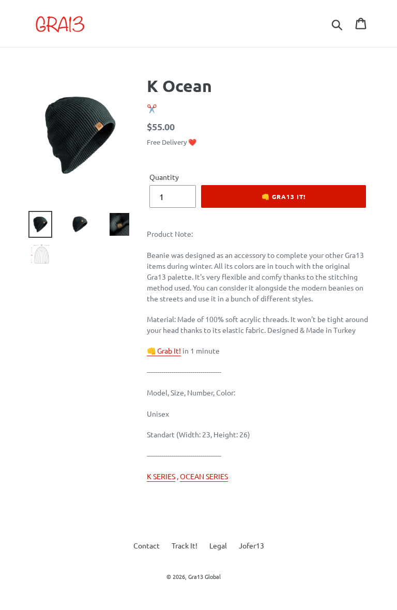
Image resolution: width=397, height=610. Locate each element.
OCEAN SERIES (204, 476)
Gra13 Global (204, 576)
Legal (218, 545)
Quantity (164, 176)
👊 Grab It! (164, 350)
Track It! (184, 545)
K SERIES (161, 476)
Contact (146, 545)
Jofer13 (251, 545)
